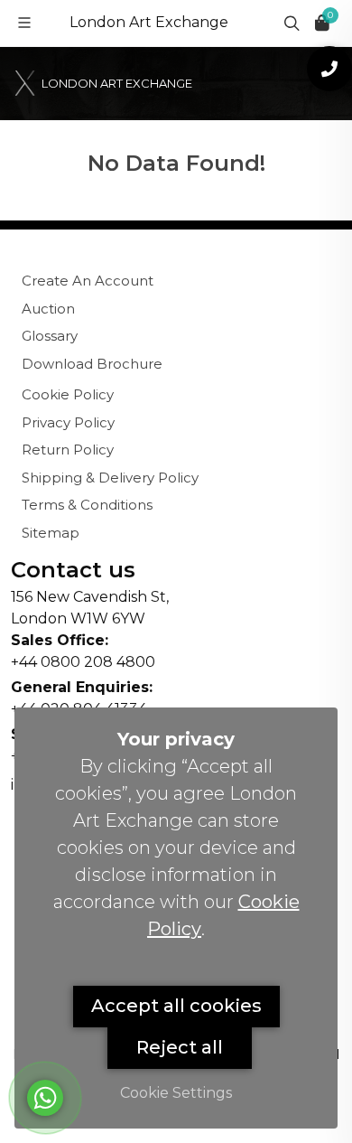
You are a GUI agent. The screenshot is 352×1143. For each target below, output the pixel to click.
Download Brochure (92, 363)
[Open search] (290, 23)
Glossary (50, 335)
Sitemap (50, 532)
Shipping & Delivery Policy (110, 477)
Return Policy (68, 449)
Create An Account (87, 280)
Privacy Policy (68, 422)
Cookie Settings (176, 1092)
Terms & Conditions (87, 504)
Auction (48, 308)
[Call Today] (329, 68)
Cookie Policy (68, 394)
